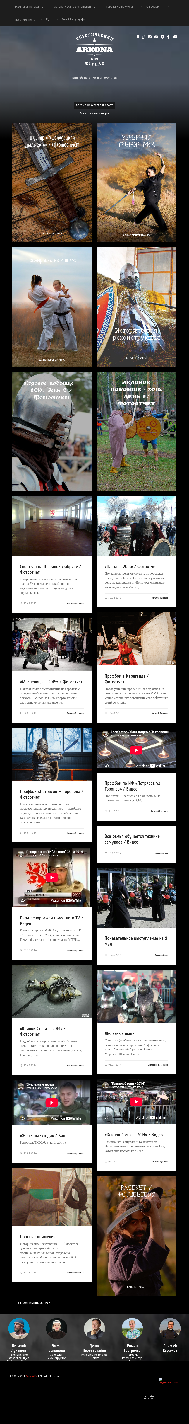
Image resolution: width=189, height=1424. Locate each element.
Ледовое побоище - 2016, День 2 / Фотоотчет (51, 390)
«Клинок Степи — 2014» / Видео (134, 1135)
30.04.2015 (114, 597)
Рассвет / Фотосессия (136, 1191)
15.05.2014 (114, 955)
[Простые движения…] (52, 1197)
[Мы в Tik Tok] (144, 37)
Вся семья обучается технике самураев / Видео (132, 839)
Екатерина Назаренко (158, 1065)
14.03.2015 (114, 713)
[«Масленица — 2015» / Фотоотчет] (52, 644)
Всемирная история (27, 6)
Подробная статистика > (150, 1397)
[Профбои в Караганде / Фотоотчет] (136, 638)
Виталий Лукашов (136, 358)
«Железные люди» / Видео (45, 1136)
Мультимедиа (23, 19)
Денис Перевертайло (136, 235)
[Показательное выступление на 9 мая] (136, 898)
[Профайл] (19, 1328)
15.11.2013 (30, 1272)
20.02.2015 (30, 713)
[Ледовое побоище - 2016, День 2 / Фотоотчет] (52, 431)
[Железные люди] (136, 996)
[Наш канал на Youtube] (175, 37)
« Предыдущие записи (34, 1303)
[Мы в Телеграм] (163, 37)
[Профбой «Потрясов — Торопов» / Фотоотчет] (52, 754)
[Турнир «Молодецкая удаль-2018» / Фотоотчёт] (52, 182)
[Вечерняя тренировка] (136, 182)
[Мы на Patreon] (138, 37)
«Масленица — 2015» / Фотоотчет (51, 682)
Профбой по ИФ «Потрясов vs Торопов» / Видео (132, 786)
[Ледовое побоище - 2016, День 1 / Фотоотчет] (136, 431)
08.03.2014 (114, 1064)
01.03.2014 (114, 1161)
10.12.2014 (114, 853)
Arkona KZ (31, 1376)
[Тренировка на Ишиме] (52, 307)
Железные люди (120, 1033)
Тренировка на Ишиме (52, 260)
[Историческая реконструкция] (136, 307)
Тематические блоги (119, 6)
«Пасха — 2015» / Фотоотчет (131, 566)
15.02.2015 (30, 832)
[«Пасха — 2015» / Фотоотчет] (136, 526)
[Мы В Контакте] (150, 37)
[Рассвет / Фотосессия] (136, 1235)
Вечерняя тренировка (136, 141)
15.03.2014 (30, 1065)
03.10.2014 (30, 950)
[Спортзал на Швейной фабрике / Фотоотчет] (52, 526)
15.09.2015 (30, 603)
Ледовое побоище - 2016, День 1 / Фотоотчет (136, 394)
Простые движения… (40, 1237)
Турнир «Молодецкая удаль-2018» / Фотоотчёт (51, 141)
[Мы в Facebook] (169, 37)
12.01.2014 (30, 1153)
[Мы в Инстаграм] (156, 37)
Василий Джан (161, 853)
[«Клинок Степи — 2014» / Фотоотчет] (52, 991)
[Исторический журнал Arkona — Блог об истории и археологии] (94, 50)
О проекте (153, 6)
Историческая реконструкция (73, 6)
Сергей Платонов (52, 233)
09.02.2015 (114, 811)
